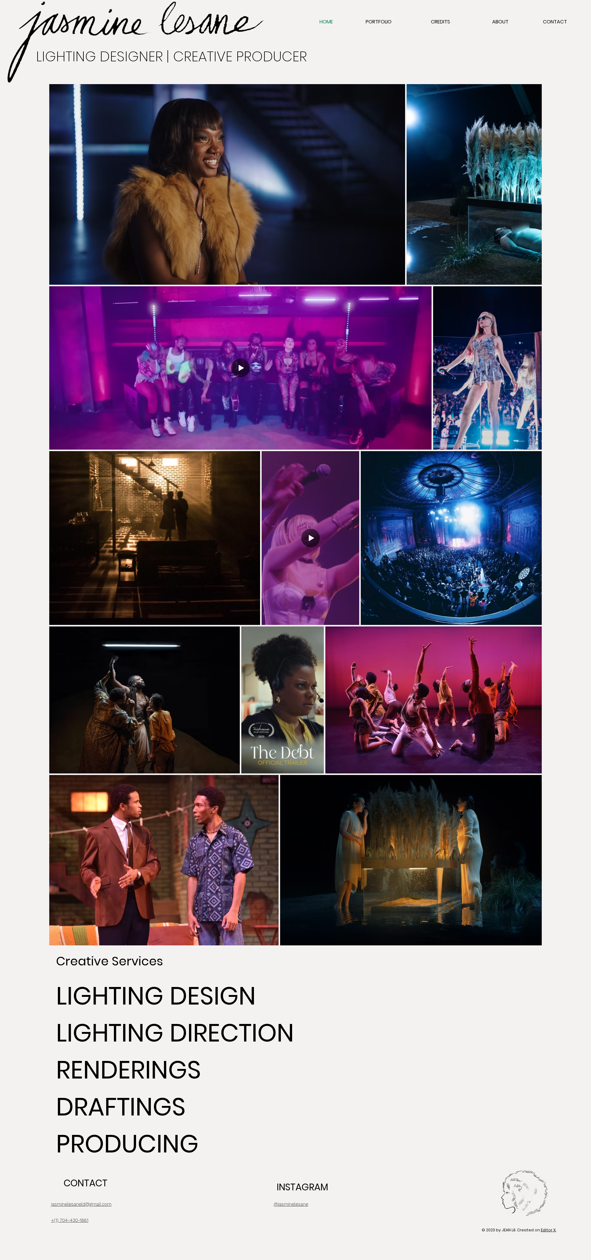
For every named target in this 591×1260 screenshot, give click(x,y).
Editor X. (548, 1230)
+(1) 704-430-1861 (69, 1220)
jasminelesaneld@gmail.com (81, 1204)
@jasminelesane (291, 1204)
